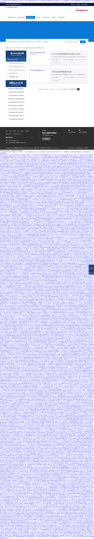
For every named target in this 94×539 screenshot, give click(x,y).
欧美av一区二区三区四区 (43, 345)
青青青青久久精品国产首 (36, 170)
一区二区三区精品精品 (64, 380)
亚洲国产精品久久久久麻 (45, 270)
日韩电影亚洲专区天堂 (76, 177)
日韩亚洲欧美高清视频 (61, 428)
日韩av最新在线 (81, 173)
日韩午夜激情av (89, 214)
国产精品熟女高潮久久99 (8, 293)
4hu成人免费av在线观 (22, 329)
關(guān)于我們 (21, 17)
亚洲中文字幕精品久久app (79, 222)
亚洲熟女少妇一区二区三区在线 (33, 256)
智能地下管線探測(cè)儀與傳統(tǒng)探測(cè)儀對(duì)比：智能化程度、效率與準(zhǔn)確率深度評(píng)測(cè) (16, 105)
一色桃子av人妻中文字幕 (38, 198)
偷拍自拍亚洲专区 (82, 215)
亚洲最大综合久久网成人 (49, 177)
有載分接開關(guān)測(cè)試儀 (15, 66)
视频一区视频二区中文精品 (85, 282)
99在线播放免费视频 (6, 253)
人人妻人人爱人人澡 (74, 403)
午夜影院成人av (18, 196)
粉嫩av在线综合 (63, 244)
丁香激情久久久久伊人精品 (44, 176)
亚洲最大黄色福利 (60, 309)
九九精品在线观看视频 (10, 309)
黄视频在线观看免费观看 (23, 175)
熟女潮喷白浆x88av (32, 302)
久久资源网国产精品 (48, 393)
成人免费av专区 (16, 176)
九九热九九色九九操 (43, 199)
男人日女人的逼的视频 (45, 182)
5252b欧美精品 (62, 176)
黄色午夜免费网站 (33, 287)
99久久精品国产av (26, 250)
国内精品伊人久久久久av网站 (6, 202)
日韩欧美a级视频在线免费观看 (27, 164)
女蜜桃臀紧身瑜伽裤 (34, 263)
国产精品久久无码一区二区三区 (52, 235)
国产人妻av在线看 (7, 276)
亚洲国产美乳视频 (13, 267)
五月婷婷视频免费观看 (42, 218)
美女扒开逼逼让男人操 (74, 264)
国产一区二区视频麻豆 (61, 383)
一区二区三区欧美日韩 (70, 238)
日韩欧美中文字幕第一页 (86, 355)
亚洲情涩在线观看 (70, 195)
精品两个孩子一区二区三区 (54, 199)
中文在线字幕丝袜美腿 (63, 379)
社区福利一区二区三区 (48, 186)
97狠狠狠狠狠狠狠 (60, 231)
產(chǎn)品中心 (30, 17)
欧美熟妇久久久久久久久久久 (35, 311)
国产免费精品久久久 (41, 374)
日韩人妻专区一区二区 (50, 279)
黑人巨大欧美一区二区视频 (73, 193)
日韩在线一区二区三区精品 (10, 431)
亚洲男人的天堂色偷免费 (87, 386)
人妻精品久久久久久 (78, 270)
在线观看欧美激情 (11, 189)
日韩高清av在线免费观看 (50, 183)
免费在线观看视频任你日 (51, 179)
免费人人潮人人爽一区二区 (79, 289)
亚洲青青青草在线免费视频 (69, 347)
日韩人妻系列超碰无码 (71, 272)
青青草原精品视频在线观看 (78, 399)
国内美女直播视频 (8, 408)
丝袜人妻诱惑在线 (55, 219)
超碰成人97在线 (45, 335)
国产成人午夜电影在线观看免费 (45, 230)
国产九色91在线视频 (29, 169)
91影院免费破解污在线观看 (24, 283)
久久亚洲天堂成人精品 (50, 389)
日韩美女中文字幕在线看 (17, 376)
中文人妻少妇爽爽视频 (88, 170)
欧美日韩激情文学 (50, 455)
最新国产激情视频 (89, 222)
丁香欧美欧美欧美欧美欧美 (37, 393)
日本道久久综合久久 (35, 253)
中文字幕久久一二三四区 (35, 344)
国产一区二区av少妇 (24, 444)
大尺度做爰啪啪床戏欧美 (30, 245)
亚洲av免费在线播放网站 (5, 192)
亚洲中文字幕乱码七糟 (22, 303)
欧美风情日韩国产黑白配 (33, 354)
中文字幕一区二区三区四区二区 (50, 450)
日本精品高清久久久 (35, 211)
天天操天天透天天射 (88, 157)
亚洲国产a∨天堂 (35, 264)
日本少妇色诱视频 (41, 179)
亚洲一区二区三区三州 (25, 379)
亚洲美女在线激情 (16, 240)
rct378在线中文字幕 (51, 169)
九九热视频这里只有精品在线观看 (24, 428)
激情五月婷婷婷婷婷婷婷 (7, 426)
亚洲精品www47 (62, 334)
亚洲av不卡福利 (68, 292)
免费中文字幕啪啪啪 (43, 263)
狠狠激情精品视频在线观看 (86, 434)
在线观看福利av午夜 (42, 299)
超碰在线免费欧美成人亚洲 (66, 289)
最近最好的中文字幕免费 (7, 190)
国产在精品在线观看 (11, 298)
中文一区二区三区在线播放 (59, 190)
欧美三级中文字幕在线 (78, 170)
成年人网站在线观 (81, 334)
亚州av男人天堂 (71, 439)
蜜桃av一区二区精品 (47, 439)
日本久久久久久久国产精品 (61, 234)
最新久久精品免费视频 (55, 364)
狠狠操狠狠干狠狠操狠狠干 (72, 175)
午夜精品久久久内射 (63, 217)
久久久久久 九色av (40, 156)
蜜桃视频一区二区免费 (45, 253)
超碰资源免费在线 (84, 306)
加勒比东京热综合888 (19, 167)
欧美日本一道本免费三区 (21, 189)
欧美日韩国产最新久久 (76, 188)
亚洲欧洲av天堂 (9, 227)
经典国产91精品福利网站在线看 (18, 324)
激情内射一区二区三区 (42, 406)
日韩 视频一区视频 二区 (60, 185)
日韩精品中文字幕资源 (31, 366)
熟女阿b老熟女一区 (70, 374)
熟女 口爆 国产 (9, 176)
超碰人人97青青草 (21, 154)
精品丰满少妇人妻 (19, 454)
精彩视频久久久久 (40, 331)
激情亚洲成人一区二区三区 (31, 402)
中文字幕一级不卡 (79, 315)
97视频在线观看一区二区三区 (74, 303)
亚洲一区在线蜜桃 (32, 387)
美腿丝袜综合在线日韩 (63, 295)
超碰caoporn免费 (69, 170)
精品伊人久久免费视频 (12, 329)
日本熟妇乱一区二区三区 (40, 438)
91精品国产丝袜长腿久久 (31, 179)
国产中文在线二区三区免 (61, 273)
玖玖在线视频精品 (20, 399)
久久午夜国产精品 (43, 201)
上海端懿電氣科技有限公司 (15, 4)
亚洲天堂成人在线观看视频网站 (61, 156)
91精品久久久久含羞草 (58, 415)
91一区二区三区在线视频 (57, 395)
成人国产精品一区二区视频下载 (79, 309)
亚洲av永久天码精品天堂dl (69, 315)
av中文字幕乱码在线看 (22, 331)
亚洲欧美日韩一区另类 (35, 162)
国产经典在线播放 (51, 367)
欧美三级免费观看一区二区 (45, 312)
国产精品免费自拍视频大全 (73, 306)
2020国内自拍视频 (26, 395)
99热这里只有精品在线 (72, 397)
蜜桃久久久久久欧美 (6, 409)
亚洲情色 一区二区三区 (85, 279)
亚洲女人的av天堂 (19, 363)
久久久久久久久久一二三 (5, 212)
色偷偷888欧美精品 (24, 208)
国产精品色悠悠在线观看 (34, 348)
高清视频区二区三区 (24, 243)
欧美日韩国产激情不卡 (52, 163)
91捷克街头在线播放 (71, 274)
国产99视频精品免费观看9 (35, 266)
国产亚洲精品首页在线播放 (60, 390)
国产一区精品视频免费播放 (26, 185)
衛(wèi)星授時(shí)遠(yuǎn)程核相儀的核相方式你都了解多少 (16, 108)
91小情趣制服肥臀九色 (81, 305)
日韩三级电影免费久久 (50, 193)
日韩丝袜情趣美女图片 (74, 419)
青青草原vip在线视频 (24, 351)
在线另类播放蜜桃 (26, 186)
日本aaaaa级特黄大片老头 (31, 237)
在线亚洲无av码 (17, 180)
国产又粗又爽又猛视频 (45, 256)
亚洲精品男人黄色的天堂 (88, 206)
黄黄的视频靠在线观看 (71, 163)
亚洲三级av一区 (12, 195)
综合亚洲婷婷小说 (6, 261)
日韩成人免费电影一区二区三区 (76, 156)
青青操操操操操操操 (19, 292)
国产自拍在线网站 (6, 341)
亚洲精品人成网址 (47, 358)
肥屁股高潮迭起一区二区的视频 (18, 212)
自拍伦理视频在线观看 (77, 408)
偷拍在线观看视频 (54, 204)
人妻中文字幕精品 (76, 441)
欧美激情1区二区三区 (80, 327)
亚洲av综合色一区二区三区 (42, 221)
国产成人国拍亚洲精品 (83, 183)
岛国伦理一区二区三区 (57, 373)
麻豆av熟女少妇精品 (48, 319)
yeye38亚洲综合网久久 (78, 432)
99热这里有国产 (5, 308)
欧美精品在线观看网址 (52, 201)
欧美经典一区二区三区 (26, 170)
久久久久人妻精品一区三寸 (59, 238)
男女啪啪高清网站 (45, 254)
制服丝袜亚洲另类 (29, 212)
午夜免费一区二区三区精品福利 (44, 373)
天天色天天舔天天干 (27, 163)
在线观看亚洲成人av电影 (7, 163)
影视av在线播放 (81, 175)
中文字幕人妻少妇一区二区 (73, 234)
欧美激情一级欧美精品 (27, 415)
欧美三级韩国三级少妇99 (85, 241)
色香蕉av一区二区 (59, 177)
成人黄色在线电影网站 (6, 335)
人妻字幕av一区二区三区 (63, 269)
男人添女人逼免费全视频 (60, 175)
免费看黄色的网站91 (35, 254)
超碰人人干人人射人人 (18, 270)
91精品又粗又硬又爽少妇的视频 (14, 228)
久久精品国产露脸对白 (42, 419)
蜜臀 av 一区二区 (23, 215)
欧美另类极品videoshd (25, 353)
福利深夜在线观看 (41, 183)
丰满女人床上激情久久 (84, 322)
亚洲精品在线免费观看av (7, 240)
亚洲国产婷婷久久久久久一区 (61, 366)
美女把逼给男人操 (20, 235)
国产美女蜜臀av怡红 (71, 159)
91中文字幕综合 (44, 192)
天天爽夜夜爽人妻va (35, 173)
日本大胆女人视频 (65, 419)
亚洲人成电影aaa (16, 350)
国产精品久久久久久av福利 (18, 188)
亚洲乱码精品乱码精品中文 (16, 393)
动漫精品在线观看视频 (23, 201)
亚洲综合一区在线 (78, 219)
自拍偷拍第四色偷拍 (84, 234)
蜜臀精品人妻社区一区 (12, 272)
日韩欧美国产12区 (87, 315)
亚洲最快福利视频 (64, 318)
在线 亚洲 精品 (51, 341)
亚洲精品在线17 (54, 421)
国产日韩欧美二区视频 (80, 169)
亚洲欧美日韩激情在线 (5, 215)
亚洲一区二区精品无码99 (78, 415)
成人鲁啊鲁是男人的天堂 (47, 300)
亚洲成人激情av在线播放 (56, 316)
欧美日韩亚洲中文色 (39, 232)
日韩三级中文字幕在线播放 (21, 244)
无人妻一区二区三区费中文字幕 (84, 380)
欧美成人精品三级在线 (52, 384)
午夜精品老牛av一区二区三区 (17, 273)
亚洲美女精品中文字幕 (17, 418)
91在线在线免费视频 (65, 202)
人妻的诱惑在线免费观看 (19, 422)
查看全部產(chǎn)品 (13, 76)
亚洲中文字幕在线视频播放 (82, 209)
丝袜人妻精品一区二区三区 (25, 160)
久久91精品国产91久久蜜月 (61, 306)
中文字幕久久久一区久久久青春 (72, 338)
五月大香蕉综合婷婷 (28, 295)
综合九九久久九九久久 (50, 185)
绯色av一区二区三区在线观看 (14, 234)
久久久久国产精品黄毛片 (34, 276)
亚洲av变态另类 (89, 298)
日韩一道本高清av (4, 154)
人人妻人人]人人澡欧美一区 (37, 177)
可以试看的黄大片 (49, 251)
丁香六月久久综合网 (31, 221)
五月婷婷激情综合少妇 (20, 309)
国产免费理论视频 (37, 260)
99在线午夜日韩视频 (32, 218)
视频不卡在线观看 (10, 196)
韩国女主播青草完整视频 (38, 295)
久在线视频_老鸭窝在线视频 (50, 332)
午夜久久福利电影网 (11, 403)
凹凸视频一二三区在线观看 (32, 154)
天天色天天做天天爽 (54, 162)
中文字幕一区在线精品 (88, 393)
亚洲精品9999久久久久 (81, 238)
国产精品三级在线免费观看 (12, 201)
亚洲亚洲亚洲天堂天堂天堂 (18, 371)
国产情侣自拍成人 (53, 195)
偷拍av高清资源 (83, 166)
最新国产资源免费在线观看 (31, 332)
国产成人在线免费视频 (15, 390)
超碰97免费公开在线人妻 (85, 441)
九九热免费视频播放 (69, 361)
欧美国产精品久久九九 (56, 328)
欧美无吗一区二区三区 (24, 328)
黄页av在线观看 (54, 370)
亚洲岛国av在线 (21, 237)
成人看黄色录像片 (73, 269)
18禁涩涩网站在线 (4, 277)
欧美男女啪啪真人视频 (87, 228)
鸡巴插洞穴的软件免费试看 (62, 282)
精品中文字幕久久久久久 (80, 374)
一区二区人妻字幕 (8, 371)
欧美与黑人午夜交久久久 (38, 298)
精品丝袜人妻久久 (10, 340)
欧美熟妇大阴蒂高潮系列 (23, 199)
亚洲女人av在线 (33, 205)
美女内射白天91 (87, 205)
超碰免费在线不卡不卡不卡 (19, 373)
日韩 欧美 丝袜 (34, 277)
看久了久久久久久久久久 (14, 351)
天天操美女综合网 (14, 338)
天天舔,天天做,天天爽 (49, 237)
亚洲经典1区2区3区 (9, 232)
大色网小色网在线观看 (22, 383)
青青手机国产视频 (38, 335)
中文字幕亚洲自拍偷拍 (12, 345)
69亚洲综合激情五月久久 (18, 432)
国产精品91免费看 (41, 251)
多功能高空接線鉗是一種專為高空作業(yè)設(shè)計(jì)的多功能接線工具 (16, 95)
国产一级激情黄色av (58, 408)
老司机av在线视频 (82, 360)
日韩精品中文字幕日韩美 (45, 425)
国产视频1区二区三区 (17, 211)
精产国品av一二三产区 (31, 347)
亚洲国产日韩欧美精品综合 (60, 426)
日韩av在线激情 (58, 293)
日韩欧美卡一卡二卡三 (73, 379)
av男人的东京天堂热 (15, 253)
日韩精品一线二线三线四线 (10, 183)
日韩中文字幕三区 (79, 321)
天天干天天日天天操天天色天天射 (82, 195)
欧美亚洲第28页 (25, 287)
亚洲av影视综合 (74, 360)
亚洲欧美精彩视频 (78, 396)
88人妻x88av (5, 248)
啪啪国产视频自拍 (85, 182)
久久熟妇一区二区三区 (66, 166)
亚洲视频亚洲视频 (67, 218)
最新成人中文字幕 (67, 177)
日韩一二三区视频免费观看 (21, 241)
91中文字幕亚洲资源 (76, 267)
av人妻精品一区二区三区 (66, 283)
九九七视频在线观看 (26, 214)
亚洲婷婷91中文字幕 (58, 157)
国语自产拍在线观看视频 (9, 209)
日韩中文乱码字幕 (74, 254)
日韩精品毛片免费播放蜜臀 (14, 243)
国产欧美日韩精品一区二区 (48, 357)
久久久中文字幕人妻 (36, 257)
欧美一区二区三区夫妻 (30, 280)
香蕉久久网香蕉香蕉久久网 (37, 321)
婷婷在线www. (21, 337)
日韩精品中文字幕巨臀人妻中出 (14, 225)
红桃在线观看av (15, 445)
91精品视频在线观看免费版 (48, 280)
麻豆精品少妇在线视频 (55, 283)
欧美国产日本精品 (22, 308)
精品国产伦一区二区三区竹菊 (22, 419)
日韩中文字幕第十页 (56, 451)
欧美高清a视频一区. (61, 201)
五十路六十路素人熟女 (41, 241)
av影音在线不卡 (32, 269)
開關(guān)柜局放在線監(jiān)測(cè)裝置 (17, 70)
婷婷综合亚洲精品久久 (53, 257)
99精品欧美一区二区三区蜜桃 (67, 300)
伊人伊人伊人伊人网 (56, 222)
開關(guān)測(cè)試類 (30, 47)
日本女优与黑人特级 (48, 232)
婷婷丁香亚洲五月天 (31, 334)
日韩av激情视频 (88, 180)
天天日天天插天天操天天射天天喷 (39, 338)
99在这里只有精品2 (15, 219)
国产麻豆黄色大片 (31, 296)
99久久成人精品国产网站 (49, 175)
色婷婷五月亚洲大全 (13, 387)
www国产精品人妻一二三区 (71, 154)
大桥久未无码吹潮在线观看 (74, 318)
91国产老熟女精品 (47, 167)
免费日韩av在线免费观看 (10, 325)
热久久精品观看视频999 (14, 238)
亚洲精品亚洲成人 (51, 227)
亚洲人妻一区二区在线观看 (20, 296)
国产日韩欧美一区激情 (47, 228)
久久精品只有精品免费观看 (75, 204)
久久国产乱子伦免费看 (73, 215)
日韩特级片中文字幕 (65, 382)
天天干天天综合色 (58, 198)
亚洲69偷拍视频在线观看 (40, 208)
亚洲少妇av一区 (43, 163)
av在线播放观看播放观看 (59, 438)
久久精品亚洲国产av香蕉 (78, 221)
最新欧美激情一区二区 (45, 211)
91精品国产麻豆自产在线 (5, 204)
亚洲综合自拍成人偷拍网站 (41, 293)
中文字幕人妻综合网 (22, 302)
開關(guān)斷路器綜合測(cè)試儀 (16, 63)
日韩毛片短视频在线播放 (22, 218)
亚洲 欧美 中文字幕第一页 (28, 376)
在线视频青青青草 (16, 408)
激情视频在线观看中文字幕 (49, 196)
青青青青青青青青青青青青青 (38, 185)
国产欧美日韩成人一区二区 (6, 355)
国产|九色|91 (88, 299)
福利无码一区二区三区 (21, 366)
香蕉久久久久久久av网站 (56, 386)
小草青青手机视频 (28, 340)
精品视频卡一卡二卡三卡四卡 (73, 241)
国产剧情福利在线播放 (43, 354)
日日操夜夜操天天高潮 (8, 295)
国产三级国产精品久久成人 (66, 267)
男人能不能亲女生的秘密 (36, 289)
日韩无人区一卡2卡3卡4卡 (7, 290)
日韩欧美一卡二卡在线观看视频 (85, 160)
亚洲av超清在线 (34, 283)
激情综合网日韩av (34, 364)
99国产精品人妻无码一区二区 (29, 156)
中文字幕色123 (70, 244)
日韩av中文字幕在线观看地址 (23, 205)
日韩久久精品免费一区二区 (20, 455)
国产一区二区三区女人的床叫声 (14, 257)
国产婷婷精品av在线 (83, 247)
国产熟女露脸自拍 (68, 309)
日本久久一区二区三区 (17, 156)
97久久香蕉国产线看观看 (53, 334)
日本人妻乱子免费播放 (29, 371)
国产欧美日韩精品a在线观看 (76, 416)
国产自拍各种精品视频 (17, 163)
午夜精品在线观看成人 (13, 327)
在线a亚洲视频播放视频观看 (20, 193)
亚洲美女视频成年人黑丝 (61, 159)
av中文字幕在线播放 (86, 285)
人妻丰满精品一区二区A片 (42, 302)
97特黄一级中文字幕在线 (5, 172)
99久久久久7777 (75, 296)
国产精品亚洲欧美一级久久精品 (86, 193)
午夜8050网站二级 (73, 286)
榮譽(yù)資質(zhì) (17, 133)
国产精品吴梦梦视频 (62, 257)
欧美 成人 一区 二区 (56, 206)
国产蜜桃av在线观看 (47, 170)
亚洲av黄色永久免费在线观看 (62, 254)
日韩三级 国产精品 (87, 270)
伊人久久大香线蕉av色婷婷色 (6, 367)
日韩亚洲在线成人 (78, 206)
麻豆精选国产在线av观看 (58, 287)
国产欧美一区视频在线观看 (30, 409)
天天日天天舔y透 (89, 248)
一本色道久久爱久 (72, 366)
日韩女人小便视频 (42, 383)
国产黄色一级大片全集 (53, 302)
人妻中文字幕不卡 (82, 354)
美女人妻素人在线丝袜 (15, 259)
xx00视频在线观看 (44, 276)
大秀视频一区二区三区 (5, 208)
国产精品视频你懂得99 (63, 436)
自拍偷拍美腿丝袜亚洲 (74, 450)
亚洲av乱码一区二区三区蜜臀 (39, 157)
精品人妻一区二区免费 (7, 177)
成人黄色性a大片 (6, 217)
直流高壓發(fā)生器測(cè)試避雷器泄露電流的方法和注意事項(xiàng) (16, 112)
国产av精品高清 (61, 263)
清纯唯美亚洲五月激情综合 (51, 212)
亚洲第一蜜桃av (60, 402)
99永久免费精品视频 (31, 452)
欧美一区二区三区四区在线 (87, 351)
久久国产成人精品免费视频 (15, 263)
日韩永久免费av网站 (19, 340)
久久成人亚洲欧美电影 (13, 302)
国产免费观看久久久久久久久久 (83, 454)
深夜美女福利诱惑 (83, 384)
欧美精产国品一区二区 (76, 373)
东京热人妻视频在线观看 (73, 282)
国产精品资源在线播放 (30, 360)
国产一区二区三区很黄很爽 (44, 283)
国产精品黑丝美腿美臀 (21, 221)
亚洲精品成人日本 (67, 293)
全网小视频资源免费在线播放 (64, 188)
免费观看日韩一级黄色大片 (34, 166)
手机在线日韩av (38, 280)
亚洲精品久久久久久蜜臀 (24, 312)
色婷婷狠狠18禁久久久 (13, 266)
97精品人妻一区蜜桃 (13, 283)
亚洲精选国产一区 (51, 218)
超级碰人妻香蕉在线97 (62, 332)
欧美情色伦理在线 (39, 164)
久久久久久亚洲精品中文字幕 (67, 206)
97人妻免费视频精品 (42, 322)
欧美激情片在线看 (17, 290)
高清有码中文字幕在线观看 (68, 316)
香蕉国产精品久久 (70, 426)
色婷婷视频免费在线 (79, 205)
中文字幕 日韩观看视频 (52, 188)
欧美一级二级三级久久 (58, 285)
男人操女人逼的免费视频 (78, 292)
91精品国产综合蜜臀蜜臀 (84, 295)
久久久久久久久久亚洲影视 (43, 277)
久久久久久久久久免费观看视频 (18, 169)
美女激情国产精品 (53, 409)
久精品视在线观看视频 (26, 177)
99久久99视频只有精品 (38, 285)
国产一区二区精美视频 (32, 345)
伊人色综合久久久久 (4, 428)
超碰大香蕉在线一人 (12, 354)
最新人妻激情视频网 (85, 438)
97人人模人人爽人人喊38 (63, 212)
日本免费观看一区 (74, 245)
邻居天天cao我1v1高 (44, 162)
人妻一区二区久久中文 (74, 212)
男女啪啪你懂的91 (24, 204)
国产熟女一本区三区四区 (37, 318)
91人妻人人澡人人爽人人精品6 (51, 423)
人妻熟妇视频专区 (55, 247)
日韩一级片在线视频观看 (13, 277)
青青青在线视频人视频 (58, 344)
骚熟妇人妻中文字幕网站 (9, 386)
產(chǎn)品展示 (20, 131)
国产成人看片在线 (65, 403)
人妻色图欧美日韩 (5, 170)
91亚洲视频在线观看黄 (11, 235)
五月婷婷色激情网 (78, 172)
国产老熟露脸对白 (44, 195)
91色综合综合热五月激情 (27, 405)
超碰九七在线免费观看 (84, 212)
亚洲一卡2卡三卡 (75, 387)
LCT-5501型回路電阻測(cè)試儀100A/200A (66, 54)
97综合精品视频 (12, 428)
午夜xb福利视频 (59, 412)
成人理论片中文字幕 (44, 217)
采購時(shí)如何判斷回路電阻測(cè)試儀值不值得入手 (16, 88)
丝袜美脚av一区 (41, 303)
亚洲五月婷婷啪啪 (12, 384)
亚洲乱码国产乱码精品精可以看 (85, 196)
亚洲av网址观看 (77, 367)
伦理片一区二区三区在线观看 (72, 176)
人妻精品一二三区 (28, 298)
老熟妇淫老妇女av (16, 173)
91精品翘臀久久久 (13, 199)
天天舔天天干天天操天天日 (41, 272)
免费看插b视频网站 (51, 250)
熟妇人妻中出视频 (55, 224)
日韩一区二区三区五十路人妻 (68, 335)
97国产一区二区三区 (77, 261)
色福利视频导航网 (45, 260)
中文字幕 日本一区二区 (78, 393)
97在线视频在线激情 (37, 405)
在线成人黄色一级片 (14, 245)
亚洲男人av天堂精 (75, 312)
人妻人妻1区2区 (44, 257)
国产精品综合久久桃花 (86, 177)
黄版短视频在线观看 (12, 450)
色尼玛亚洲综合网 (73, 173)
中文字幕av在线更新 (28, 209)
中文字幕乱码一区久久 (73, 196)
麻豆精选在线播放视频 (86, 325)
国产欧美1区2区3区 (75, 341)
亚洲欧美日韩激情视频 (80, 248)
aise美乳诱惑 (90, 211)
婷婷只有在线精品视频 (23, 182)
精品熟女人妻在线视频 (80, 185)
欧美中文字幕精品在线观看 (38, 225)
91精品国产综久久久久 (63, 215)
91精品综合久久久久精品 (52, 338)
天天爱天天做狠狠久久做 (70, 179)
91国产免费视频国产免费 (19, 280)
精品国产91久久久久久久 (59, 455)
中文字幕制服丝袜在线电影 (79, 311)
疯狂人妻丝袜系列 (49, 408)
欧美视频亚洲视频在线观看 (15, 348)
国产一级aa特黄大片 (81, 154)
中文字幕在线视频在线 (27, 290)
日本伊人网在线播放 (36, 240)
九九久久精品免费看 (59, 341)
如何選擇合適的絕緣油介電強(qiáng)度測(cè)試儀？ (16, 115)
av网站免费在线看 (41, 287)
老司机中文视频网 (82, 254)
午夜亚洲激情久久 (50, 329)
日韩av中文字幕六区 (36, 192)
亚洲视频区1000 (85, 410)
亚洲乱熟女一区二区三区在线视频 (71, 227)
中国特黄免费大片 (44, 436)
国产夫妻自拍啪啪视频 (32, 316)
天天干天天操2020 (11, 179)
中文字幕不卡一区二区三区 (60, 241)
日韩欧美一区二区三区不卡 (30, 231)
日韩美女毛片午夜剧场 (21, 195)
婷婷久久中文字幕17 (62, 421)
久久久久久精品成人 (6, 254)
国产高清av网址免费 (41, 231)
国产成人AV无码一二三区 (45, 348)
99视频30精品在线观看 (53, 286)
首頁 (16, 47)
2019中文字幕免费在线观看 (56, 335)
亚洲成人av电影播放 (84, 256)
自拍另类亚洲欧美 (18, 198)
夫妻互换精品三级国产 (26, 257)
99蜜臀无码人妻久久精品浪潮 (11, 166)
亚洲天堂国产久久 (85, 412)
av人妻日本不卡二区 (63, 208)
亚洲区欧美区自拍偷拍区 (68, 186)
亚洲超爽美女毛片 (17, 177)
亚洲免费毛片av (7, 342)
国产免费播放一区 (69, 452)
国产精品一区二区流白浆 (59, 319)
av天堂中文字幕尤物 (11, 218)
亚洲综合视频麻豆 (28, 439)
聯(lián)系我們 (85, 4)
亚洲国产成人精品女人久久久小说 (56, 192)
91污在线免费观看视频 (45, 219)
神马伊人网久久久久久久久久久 (42, 429)
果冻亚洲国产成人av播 (83, 227)
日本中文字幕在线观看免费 (33, 259)
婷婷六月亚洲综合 (89, 366)
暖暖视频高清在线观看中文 (85, 264)
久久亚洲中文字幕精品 (6, 415)
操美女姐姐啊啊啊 (70, 228)
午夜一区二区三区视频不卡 (20, 293)
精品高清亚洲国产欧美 (5, 224)
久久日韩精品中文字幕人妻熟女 (74, 350)
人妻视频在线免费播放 (61, 396)
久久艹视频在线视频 (49, 363)
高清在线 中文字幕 (65, 431)
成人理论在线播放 (14, 222)
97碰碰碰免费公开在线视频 (46, 202)
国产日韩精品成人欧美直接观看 (68, 348)
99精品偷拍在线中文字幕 (69, 211)
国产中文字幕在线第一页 (21, 421)
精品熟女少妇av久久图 (76, 240)
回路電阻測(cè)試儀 (39, 47)
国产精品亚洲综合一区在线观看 (8, 244)
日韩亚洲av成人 (70, 313)
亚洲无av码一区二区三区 (63, 204)
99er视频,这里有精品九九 (15, 170)
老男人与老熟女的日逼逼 (77, 283)
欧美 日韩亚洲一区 (88, 321)
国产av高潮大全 (9, 413)
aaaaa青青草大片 (8, 173)
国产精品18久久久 (52, 259)
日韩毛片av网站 (77, 224)
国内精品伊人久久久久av (52, 215)
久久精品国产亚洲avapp (60, 363)
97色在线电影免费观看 (38, 392)
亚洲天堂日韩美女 (86, 418)
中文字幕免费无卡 (76, 444)
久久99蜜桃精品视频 (72, 421)
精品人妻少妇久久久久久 (61, 259)
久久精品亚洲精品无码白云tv (62, 368)
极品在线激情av (63, 377)
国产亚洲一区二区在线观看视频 (65, 418)
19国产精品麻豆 (38, 300)
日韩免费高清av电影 (14, 328)
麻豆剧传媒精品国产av (14, 321)
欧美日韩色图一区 (40, 245)
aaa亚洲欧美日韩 (78, 186)
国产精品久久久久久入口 (19, 423)
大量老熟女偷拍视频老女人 (51, 355)
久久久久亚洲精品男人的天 (20, 256)
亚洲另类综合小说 (44, 259)
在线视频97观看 (50, 157)
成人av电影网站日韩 (51, 361)
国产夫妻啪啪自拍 (37, 224)
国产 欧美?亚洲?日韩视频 (25, 318)
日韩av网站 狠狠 (83, 162)
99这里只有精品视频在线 (80, 348)
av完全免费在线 (38, 376)
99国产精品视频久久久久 (56, 387)
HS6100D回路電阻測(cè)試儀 (61, 72)
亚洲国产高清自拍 (56, 318)
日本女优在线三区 (48, 457)
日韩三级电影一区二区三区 (81, 211)
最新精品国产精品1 (56, 160)
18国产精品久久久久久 (56, 441)
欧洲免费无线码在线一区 (46, 160)
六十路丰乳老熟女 (59, 347)
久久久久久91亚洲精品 (33, 176)
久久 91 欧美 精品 (60, 154)
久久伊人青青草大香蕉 (7, 418)
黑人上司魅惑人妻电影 (85, 308)
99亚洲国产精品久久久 (86, 318)
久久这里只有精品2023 (73, 259)
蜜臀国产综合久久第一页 (42, 454)
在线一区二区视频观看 (47, 222)
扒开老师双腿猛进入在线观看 (25, 338)
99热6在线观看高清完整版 (8, 167)
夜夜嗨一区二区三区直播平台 (87, 447)
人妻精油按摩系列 (43, 234)
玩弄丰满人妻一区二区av (44, 364)
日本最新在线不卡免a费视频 (58, 230)
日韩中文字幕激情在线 (21, 179)
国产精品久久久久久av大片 (14, 315)
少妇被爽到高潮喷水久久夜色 (25, 206)
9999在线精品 (17, 227)
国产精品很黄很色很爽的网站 (55, 248)
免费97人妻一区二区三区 (44, 204)
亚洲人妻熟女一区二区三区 (73, 257)
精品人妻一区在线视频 (72, 448)
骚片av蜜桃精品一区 (74, 384)
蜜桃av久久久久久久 (59, 280)
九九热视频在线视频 (4, 157)
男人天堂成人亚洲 (88, 167)
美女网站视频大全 (33, 180)
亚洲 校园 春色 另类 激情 (20, 347)
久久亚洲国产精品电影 (22, 345)
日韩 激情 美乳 (65, 422)
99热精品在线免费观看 (86, 240)
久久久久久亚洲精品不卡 (48, 413)
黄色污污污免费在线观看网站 (20, 251)
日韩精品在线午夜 (53, 354)
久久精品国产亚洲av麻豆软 (40, 426)
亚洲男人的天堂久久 (26, 393)
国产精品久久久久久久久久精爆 (65, 260)
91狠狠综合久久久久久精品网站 (84, 409)
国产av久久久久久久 (68, 261)
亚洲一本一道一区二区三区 (18, 429)
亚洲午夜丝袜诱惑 (36, 400)
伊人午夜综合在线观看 (22, 305)
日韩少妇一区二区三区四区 (67, 222)
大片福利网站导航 (59, 227)
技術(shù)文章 (46, 17)
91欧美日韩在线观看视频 (19, 360)
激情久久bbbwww (54, 182)
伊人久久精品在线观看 (38, 196)
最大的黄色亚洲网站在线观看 (49, 308)
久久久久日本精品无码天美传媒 (57, 211)
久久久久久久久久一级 (22, 267)
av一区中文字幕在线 (12, 154)
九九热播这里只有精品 (52, 324)
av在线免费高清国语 (41, 455)
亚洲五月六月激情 (15, 452)
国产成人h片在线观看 (7, 186)
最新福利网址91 (61, 338)
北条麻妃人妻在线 (74, 202)
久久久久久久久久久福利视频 (84, 302)
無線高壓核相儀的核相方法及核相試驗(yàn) (16, 102)
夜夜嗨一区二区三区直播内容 (30, 273)
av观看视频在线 (64, 160)
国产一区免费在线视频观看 (81, 189)
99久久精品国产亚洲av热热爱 (15, 389)
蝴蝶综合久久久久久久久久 (10, 247)
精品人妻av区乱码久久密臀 (38, 319)
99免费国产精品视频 (37, 209)
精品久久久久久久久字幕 (67, 221)
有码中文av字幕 (54, 269)
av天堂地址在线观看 (72, 342)
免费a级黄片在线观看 (87, 395)
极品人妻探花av (25, 348)
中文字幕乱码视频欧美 (56, 166)
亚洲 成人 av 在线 (20, 439)
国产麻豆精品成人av (54, 448)
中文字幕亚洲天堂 (83, 450)
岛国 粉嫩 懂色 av (55, 274)
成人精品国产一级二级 (35, 379)
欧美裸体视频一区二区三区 (39, 212)
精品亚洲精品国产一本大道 (70, 167)
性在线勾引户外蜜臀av (88, 156)
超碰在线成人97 (43, 400)
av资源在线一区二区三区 (77, 276)
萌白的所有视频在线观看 (45, 247)
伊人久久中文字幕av (82, 243)
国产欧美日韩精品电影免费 (30, 432)
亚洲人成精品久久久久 (25, 227)
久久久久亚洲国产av (59, 261)
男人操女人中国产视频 (74, 279)
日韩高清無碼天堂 (32, 313)
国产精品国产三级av (36, 160)
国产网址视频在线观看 (28, 260)
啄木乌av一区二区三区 (68, 432)
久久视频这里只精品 (14, 215)
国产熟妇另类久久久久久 (82, 455)
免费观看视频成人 (28, 370)
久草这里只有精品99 (50, 432)
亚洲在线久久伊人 (68, 290)
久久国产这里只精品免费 (8, 214)
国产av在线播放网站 (62, 355)
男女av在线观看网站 (4, 299)
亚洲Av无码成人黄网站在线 (23, 344)
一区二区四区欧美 (80, 159)
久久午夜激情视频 (7, 445)
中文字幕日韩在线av (38, 358)
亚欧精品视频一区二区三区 (14, 364)
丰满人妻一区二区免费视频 (59, 337)
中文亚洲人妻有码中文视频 (74, 331)
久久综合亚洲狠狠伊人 (73, 160)
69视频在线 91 (5, 238)
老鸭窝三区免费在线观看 (81, 274)
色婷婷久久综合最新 (54, 173)
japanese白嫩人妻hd (30, 261)
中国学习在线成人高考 (43, 189)
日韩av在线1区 (67, 360)
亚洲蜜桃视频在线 (31, 244)
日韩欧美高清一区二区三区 (32, 189)
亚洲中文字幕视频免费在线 (65, 276)
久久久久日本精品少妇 (27, 202)
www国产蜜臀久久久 (89, 235)
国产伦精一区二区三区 (68, 311)
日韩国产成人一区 (4, 354)
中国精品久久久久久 (79, 316)
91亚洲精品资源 (85, 267)
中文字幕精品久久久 (33, 274)
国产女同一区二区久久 (48, 285)
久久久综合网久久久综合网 (78, 218)
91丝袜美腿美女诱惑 (83, 217)
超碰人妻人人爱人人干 (73, 199)
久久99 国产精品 (60, 179)
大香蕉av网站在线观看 (49, 452)
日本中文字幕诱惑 (24, 248)
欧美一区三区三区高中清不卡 (38, 279)
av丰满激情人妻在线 (41, 250)
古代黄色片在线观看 (70, 185)
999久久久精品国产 (4, 321)
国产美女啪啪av (33, 227)
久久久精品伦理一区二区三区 (18, 374)
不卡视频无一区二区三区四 (72, 377)
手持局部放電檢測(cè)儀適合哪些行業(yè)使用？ (16, 119)
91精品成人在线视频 (4, 199)
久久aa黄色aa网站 (62, 214)
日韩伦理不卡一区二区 (71, 390)
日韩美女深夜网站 (28, 270)
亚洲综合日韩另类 (62, 272)
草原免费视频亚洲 (64, 199)
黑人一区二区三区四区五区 (33, 247)
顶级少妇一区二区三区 (28, 157)
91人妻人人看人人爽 (41, 402)
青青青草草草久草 (20, 384)
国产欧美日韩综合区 (17, 202)
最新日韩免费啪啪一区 (81, 298)
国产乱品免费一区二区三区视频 (11, 361)
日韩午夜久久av (41, 237)
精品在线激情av (18, 214)
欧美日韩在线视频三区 (70, 205)
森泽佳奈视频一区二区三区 (41, 244)
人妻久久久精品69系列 (51, 231)
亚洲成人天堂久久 (8, 185)
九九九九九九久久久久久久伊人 (71, 237)
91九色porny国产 (77, 452)
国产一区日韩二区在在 (63, 302)
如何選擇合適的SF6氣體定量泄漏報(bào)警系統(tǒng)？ (16, 92)
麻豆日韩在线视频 (72, 368)
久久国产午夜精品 (31, 293)
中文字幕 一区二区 (27, 254)
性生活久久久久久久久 (80, 263)
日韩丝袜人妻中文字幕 (25, 368)
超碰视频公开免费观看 (11, 221)
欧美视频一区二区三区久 (11, 230)
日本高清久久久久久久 (85, 406)
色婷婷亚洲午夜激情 (34, 327)
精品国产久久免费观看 (70, 169)
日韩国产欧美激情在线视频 (38, 457)
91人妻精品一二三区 (43, 248)
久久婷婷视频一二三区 (25, 315)
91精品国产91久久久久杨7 (62, 331)
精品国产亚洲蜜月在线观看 (58, 167)
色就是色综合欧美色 (79, 180)
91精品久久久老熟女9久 (41, 159)
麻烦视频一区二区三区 (31, 455)
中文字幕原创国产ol (89, 201)
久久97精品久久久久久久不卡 (78, 357)
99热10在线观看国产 (78, 319)
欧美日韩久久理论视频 (83, 208)
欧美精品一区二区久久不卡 (18, 286)
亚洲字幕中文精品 (36, 270)
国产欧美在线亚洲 (4, 237)
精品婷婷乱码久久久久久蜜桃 (37, 412)
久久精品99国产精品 (4, 195)
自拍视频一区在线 (24, 176)
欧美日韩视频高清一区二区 (30, 190)
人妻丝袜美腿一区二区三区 (31, 373)
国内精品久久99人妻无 (56, 425)
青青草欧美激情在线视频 (37, 340)
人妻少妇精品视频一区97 (12, 182)
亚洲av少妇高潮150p (6, 311)
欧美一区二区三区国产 (13, 412)
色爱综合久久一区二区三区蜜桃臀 (36, 175)
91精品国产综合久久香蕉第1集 (42, 431)
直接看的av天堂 (58, 392)
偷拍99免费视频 (51, 368)
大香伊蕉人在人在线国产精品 (71, 230)
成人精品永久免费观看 (24, 448)
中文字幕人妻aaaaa (13, 300)
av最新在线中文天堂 (10, 241)
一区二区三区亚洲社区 (34, 199)
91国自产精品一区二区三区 (56, 353)
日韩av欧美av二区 (67, 157)
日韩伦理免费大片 (36, 163)
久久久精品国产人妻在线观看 (85, 199)
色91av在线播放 (36, 202)
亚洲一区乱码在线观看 (79, 235)
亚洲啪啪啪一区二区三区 (47, 311)
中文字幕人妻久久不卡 (49, 198)
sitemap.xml (56, 148)
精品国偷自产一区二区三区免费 (62, 243)
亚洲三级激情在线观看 (47, 206)
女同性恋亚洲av (10, 198)
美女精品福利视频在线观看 (59, 180)
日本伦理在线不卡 (43, 341)
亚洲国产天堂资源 (62, 321)
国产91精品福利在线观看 (26, 240)
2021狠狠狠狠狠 (47, 395)
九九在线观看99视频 (68, 299)
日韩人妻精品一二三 (66, 240)
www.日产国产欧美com (63, 264)
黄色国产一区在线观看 (83, 259)
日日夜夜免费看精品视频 (32, 299)
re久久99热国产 (34, 230)
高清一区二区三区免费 (45, 350)
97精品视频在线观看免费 (23, 222)
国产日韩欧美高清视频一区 (8, 256)
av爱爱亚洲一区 (5, 245)
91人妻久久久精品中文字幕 (86, 338)
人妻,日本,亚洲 (33, 250)
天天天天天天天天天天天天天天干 (66, 219)
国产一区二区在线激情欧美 (34, 219)
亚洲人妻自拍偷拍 (59, 367)
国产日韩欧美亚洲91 (81, 269)
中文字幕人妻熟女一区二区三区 (54, 419)
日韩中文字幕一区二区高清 (70, 280)
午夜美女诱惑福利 (54, 350)
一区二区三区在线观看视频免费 (26, 435)
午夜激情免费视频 (47, 340)
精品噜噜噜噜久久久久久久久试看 (86, 202)
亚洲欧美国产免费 (58, 434)
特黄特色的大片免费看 (23, 166)
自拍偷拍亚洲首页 (78, 300)
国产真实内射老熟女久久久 (79, 287)
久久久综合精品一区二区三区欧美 (73, 190)
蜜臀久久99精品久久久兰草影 (12, 160)
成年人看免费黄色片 (21, 334)
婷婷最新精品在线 (62, 163)
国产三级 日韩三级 (34, 396)
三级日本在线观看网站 (53, 264)
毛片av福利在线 (78, 228)
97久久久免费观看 (89, 379)
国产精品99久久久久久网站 (65, 162)
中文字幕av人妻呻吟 (35, 350)
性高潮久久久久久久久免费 (19, 358)
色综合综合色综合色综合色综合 (86, 422)
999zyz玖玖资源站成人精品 (60, 397)
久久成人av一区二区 (6, 289)
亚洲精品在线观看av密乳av (55, 277)
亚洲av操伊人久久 (30, 308)
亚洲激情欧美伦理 (70, 400)
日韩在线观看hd (40, 205)
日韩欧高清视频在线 (38, 167)
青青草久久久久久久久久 (40, 282)
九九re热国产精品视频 (80, 192)
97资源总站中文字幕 (45, 214)
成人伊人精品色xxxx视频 (55, 403)
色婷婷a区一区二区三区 (33, 383)
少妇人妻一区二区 (49, 303)
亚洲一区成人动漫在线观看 (17, 162)
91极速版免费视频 (70, 172)
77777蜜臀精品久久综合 (27, 285)
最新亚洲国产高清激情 (29, 399)
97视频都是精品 (13, 303)
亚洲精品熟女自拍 (82, 214)
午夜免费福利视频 (66, 434)
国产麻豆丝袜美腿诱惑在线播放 (46, 238)
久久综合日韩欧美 (59, 250)
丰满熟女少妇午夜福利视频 (18, 332)
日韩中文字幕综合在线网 (38, 435)
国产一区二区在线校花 (82, 286)
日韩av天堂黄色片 (32, 431)
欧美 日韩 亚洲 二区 (29, 232)
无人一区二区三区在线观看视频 (32, 188)
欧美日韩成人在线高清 (7, 156)
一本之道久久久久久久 (28, 292)
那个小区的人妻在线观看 (67, 277)
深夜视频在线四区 (81, 366)
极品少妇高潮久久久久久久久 (68, 189)
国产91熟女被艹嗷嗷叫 (46, 166)
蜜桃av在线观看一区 (47, 318)
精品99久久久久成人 (35, 214)
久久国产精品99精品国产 (64, 405)
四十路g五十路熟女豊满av (53, 244)
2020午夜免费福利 (60, 299)
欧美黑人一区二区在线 (18, 392)
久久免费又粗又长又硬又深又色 (16, 157)
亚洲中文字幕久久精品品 (42, 286)
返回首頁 (73, 4)
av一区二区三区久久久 (25, 425)
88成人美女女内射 (82, 164)
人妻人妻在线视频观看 (43, 154)
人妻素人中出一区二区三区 (65, 296)
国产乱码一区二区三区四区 (31, 322)
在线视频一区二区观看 (79, 201)
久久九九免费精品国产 (43, 368)
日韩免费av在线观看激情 (78, 198)
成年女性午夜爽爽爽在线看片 (8, 292)
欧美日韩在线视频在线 (45, 173)
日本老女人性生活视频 (34, 172)
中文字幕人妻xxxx (19, 209)
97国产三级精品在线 (28, 363)
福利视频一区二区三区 (20, 282)
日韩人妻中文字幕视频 (16, 415)
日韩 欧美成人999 (68, 232)
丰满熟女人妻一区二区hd (34, 182)
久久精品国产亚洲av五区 (86, 188)
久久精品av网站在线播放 (67, 386)
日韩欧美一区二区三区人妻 (58, 205)
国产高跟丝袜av (87, 159)
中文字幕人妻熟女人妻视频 (39, 363)
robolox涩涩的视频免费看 (57, 444)
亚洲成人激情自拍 (5, 441)
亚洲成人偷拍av (76, 231)
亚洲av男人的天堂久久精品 (16, 254)
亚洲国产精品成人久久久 (82, 342)
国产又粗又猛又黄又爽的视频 (75, 182)
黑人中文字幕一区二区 (34, 238)
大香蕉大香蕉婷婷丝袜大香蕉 (37, 186)
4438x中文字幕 (63, 274)
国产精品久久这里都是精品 (61, 447)
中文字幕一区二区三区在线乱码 (59, 228)
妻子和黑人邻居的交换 (63, 266)
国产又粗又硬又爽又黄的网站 (44, 316)
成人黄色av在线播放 (34, 243)
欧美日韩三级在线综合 (77, 392)
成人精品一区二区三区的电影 (19, 159)
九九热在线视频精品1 (50, 282)
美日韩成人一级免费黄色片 (79, 299)
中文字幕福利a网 (60, 361)
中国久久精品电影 (75, 166)
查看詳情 (56, 62)
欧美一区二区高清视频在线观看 (66, 224)
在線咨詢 (46, 138)
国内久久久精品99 (53, 172)
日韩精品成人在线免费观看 (21, 386)
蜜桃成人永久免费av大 (70, 209)
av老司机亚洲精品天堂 (81, 272)
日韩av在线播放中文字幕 (36, 228)
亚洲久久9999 (27, 289)
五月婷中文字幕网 (80, 347)
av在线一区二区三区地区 (57, 164)
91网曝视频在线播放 (87, 219)
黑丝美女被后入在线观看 (81, 179)
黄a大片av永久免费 (87, 280)
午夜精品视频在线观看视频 (77, 157)
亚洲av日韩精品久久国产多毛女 (55, 221)
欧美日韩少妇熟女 (48, 205)
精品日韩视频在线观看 (37, 357)
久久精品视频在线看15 (42, 366)
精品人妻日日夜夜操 (14, 217)
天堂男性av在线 (30, 361)
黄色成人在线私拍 (67, 256)
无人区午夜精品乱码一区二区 (6, 159)
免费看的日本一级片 (47, 164)
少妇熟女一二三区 (31, 329)
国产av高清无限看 (56, 202)
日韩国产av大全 (84, 331)
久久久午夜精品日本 (63, 350)
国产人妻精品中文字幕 (17, 355)
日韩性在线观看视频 (10, 269)
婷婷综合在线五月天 (27, 457)
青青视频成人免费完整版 (63, 450)
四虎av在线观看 (30, 193)
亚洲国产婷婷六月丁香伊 (19, 232)
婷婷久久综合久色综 (60, 169)
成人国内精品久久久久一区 (25, 445)
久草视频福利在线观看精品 (45, 421)
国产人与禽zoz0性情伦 (78, 260)
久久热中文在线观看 (87, 392)
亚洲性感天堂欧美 (88, 415)
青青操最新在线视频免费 (54, 276)
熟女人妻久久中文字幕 (67, 198)
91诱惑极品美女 (39, 325)
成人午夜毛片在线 (83, 296)
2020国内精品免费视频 (30, 235)
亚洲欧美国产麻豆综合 (29, 337)
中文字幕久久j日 (40, 190)
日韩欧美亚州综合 (84, 444)
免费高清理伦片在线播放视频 (11, 337)
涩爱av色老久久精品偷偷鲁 (12, 312)
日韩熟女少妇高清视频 (8, 180)
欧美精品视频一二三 (59, 389)
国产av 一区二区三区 (46, 289)
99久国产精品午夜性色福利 (87, 190)
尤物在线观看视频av (29, 300)
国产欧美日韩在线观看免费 (53, 322)
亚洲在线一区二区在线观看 (74, 436)
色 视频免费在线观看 (56, 312)
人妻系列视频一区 (14, 224)
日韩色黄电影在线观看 (59, 452)
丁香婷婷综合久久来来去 (54, 267)
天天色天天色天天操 (23, 382)
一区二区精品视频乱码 (55, 253)
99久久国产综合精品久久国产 (61, 196)
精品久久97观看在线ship (74, 253)
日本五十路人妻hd (69, 438)
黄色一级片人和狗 (20, 298)
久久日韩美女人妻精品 (11, 366)
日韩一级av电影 (54, 266)
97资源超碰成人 (64, 439)
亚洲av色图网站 (74, 164)
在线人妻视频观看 (73, 380)
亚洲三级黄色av (15, 311)
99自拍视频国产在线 (30, 282)
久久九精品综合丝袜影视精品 (64, 245)
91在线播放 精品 (46, 353)
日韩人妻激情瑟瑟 (57, 251)
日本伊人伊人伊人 (43, 188)
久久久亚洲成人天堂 (83, 403)
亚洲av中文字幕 (16, 185)
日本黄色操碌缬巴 (13, 308)
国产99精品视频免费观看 (39, 193)
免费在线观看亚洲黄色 (47, 377)
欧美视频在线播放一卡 (68, 270)
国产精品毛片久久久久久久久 (56, 315)
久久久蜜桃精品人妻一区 (70, 376)
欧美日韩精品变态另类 (28, 335)
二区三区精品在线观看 (69, 285)
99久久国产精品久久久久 (11, 344)
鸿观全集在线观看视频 (63, 182)
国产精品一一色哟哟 (58, 329)
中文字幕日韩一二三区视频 (23, 172)
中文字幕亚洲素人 (47, 451)
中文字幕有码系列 (21, 322)
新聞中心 (38, 17)
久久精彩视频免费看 (8, 193)
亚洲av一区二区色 (52, 154)
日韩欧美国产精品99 (32, 342)
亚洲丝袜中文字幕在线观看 (81, 332)
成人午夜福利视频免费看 (27, 196)
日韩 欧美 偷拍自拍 (63, 305)
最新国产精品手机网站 (40, 235)
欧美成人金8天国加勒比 (5, 250)
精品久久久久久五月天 (35, 315)
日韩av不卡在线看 (23, 342)
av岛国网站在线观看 (23, 311)
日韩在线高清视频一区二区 (40, 169)
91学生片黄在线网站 (46, 266)
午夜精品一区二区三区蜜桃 (81, 345)
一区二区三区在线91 (9, 296)
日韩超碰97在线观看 (33, 328)
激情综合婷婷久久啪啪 (25, 364)
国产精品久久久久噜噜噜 (34, 444)
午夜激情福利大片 (26, 211)
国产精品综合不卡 (80, 167)
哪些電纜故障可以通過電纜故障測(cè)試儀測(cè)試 (16, 98)
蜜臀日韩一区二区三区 (11, 205)
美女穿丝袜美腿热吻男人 (27, 225)
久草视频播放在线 (59, 218)
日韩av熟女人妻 (67, 341)
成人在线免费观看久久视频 (78, 251)
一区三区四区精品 (86, 266)
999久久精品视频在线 (25, 173)
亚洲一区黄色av (22, 261)
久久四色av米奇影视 (26, 355)
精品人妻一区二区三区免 (56, 240)
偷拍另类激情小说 (78, 395)
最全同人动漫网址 (63, 448)
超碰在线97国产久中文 (26, 341)
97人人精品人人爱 (71, 332)
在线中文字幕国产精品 (27, 279)
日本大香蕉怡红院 (73, 243)
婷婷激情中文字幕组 (58, 186)
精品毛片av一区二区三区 (24, 266)
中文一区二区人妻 (54, 176)
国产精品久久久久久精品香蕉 (42, 313)
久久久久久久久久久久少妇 (21, 316)
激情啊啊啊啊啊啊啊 (88, 198)
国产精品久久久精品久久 (7, 188)
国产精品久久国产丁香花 (40, 296)
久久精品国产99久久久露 (55, 431)
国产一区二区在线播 (68, 250)
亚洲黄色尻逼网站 (25, 180)
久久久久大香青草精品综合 (44, 386)
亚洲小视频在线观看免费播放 (48, 306)
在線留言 (78, 4)
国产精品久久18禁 (24, 219)
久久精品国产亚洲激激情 (86, 373)
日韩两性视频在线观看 (70, 327)
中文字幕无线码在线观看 (16, 250)
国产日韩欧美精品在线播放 (86, 303)
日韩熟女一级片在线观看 (50, 309)
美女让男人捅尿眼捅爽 (32, 305)
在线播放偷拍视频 (86, 350)
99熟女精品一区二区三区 (23, 327)
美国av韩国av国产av (59, 237)
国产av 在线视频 (25, 263)
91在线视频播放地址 (26, 357)
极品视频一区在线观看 (57, 393)
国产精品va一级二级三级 (39, 389)
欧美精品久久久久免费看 (58, 232)
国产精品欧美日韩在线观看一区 (60, 303)
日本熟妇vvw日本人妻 (60, 292)
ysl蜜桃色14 (13, 172)
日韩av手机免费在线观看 (7, 287)
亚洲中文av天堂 (41, 180)
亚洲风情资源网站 (50, 241)
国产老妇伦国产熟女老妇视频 (6, 432)
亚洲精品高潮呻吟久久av (85, 225)
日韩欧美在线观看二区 (22, 436)
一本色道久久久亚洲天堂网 (80, 402)
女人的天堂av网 (87, 218)
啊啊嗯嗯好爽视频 (89, 431)
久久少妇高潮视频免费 (64, 173)
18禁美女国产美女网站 (62, 298)
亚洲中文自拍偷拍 (8, 211)
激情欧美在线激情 (72, 305)
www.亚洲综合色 (15, 342)
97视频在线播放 (52, 254)
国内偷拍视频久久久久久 (72, 214)
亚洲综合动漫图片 (51, 243)
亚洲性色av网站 (5, 425)
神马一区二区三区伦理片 (66, 451)
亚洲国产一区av (88, 232)
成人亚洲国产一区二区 (69, 402)
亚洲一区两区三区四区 (15, 208)
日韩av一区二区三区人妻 (87, 204)
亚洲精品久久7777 (27, 192)
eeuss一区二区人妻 (15, 204)
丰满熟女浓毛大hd (8, 451)
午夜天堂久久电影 (62, 172)
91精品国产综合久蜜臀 (52, 272)
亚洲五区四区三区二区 (49, 156)
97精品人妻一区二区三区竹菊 (68, 248)
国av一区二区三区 (51, 159)
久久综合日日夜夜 (43, 243)
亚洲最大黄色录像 (20, 306)
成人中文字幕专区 (68, 389)
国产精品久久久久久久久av (78, 250)
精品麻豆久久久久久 (73, 302)
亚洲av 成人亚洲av (53, 445)
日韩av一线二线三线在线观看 (22, 274)
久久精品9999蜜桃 (75, 423)
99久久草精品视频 (54, 214)
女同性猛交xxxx (77, 363)
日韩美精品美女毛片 (37, 377)
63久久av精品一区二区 (62, 454)
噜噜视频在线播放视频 (77, 451)
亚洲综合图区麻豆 (75, 162)
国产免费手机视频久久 (28, 198)
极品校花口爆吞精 (17, 319)
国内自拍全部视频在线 (86, 224)
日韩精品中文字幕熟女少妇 (50, 331)
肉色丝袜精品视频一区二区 (58, 290)
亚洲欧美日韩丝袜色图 (73, 217)
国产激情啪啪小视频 (66, 373)
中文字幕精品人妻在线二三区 (23, 183)
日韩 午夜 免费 (26, 162)
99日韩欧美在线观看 (73, 208)
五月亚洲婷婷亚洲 (17, 451)
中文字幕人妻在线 (11, 282)
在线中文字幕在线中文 (8, 370)
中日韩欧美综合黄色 (50, 261)
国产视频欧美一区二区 (60, 209)
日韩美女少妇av (79, 280)
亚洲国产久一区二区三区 (47, 442)
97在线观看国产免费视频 (19, 190)
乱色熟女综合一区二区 (33, 204)
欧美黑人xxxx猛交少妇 (8, 373)
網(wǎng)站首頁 (11, 17)
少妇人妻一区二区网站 (21, 438)
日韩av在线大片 (88, 311)
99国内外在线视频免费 (40, 261)
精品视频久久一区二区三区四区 (10, 175)
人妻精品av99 (82, 176)
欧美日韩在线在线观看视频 (14, 248)
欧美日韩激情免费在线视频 (14, 368)
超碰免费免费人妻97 (52, 327)
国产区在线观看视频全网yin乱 (33, 410)
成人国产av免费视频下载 (45, 444)
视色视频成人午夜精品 (45, 410)
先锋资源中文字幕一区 (40, 329)
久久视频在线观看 (40, 452)
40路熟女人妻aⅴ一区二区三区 (50, 298)
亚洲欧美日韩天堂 (50, 374)
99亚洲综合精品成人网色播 (17, 289)
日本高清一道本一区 (38, 413)
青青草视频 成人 (62, 247)
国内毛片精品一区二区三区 (34, 416)
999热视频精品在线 (16, 276)
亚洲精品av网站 (35, 234)
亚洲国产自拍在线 (64, 253)
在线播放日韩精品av (49, 434)
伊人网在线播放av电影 (62, 342)
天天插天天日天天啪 (8, 260)
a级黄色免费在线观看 (69, 319)
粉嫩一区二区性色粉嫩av (87, 396)
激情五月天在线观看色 (67, 392)
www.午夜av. (21, 245)
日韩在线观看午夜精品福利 (78, 232)
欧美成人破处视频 (28, 264)
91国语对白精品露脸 (67, 408)
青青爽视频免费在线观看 (76, 351)
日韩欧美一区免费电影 (31, 159)
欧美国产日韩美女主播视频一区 (23, 230)
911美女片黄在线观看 (23, 387)
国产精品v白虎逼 (75, 328)
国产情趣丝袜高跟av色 (73, 183)
